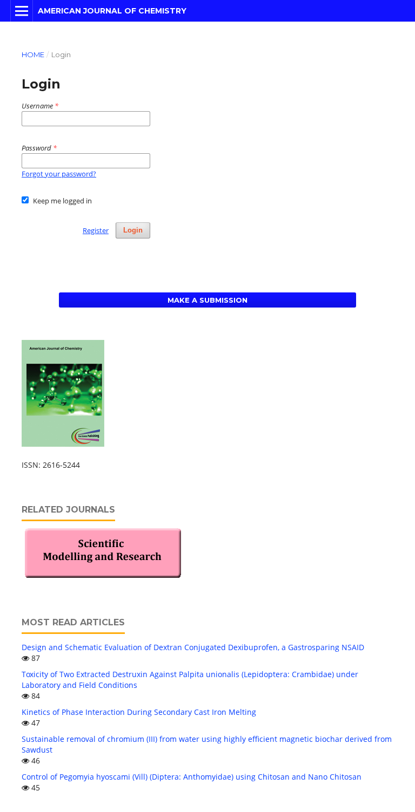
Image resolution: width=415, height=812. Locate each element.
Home (33, 54)
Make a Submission (207, 300)
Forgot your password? (59, 174)
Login (133, 230)
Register (96, 230)
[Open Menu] (21, 11)
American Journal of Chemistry (112, 11)
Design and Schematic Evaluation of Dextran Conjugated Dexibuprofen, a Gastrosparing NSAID (193, 647)
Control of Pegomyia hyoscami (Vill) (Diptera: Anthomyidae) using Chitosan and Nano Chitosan (192, 777)
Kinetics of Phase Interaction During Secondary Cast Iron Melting (139, 712)
